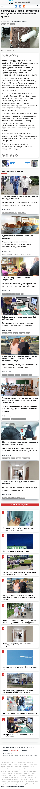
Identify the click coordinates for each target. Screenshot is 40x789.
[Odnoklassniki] (7, 55)
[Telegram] (10, 55)
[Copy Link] (16, 55)
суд (8, 24)
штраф (27, 458)
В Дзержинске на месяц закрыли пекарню (17, 237)
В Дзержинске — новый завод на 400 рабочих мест (19, 318)
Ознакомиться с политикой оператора (12, 786)
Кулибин (15, 333)
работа (4, 24)
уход (30, 374)
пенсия (20, 212)
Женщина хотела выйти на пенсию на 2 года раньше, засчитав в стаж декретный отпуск (19, 358)
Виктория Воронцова (20, 21)
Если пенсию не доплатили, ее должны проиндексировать (20, 197)
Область (30, 747)
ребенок (17, 374)
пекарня (23, 254)
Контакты (6, 753)
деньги (4, 293)
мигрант (9, 254)
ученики (17, 419)
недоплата (14, 212)
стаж (22, 374)
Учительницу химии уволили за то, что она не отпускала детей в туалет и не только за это (20, 400)
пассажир (9, 497)
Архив (24, 750)
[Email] (13, 55)
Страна (5, 750)
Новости (13, 747)
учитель (23, 419)
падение (18, 458)
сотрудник (22, 497)
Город (21, 747)
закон (4, 254)
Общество (14, 750)
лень (3, 497)
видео (8, 458)
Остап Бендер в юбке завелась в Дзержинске (17, 278)
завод (10, 333)
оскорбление (6, 419)
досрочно (11, 374)
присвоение (11, 293)
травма (12, 24)
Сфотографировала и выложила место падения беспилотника (20, 443)
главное (4, 333)
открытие (22, 333)
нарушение (16, 254)
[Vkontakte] (3, 55)
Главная (6, 747)
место (13, 458)
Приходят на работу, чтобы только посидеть (18, 482)
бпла (3, 458)
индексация (5, 212)
